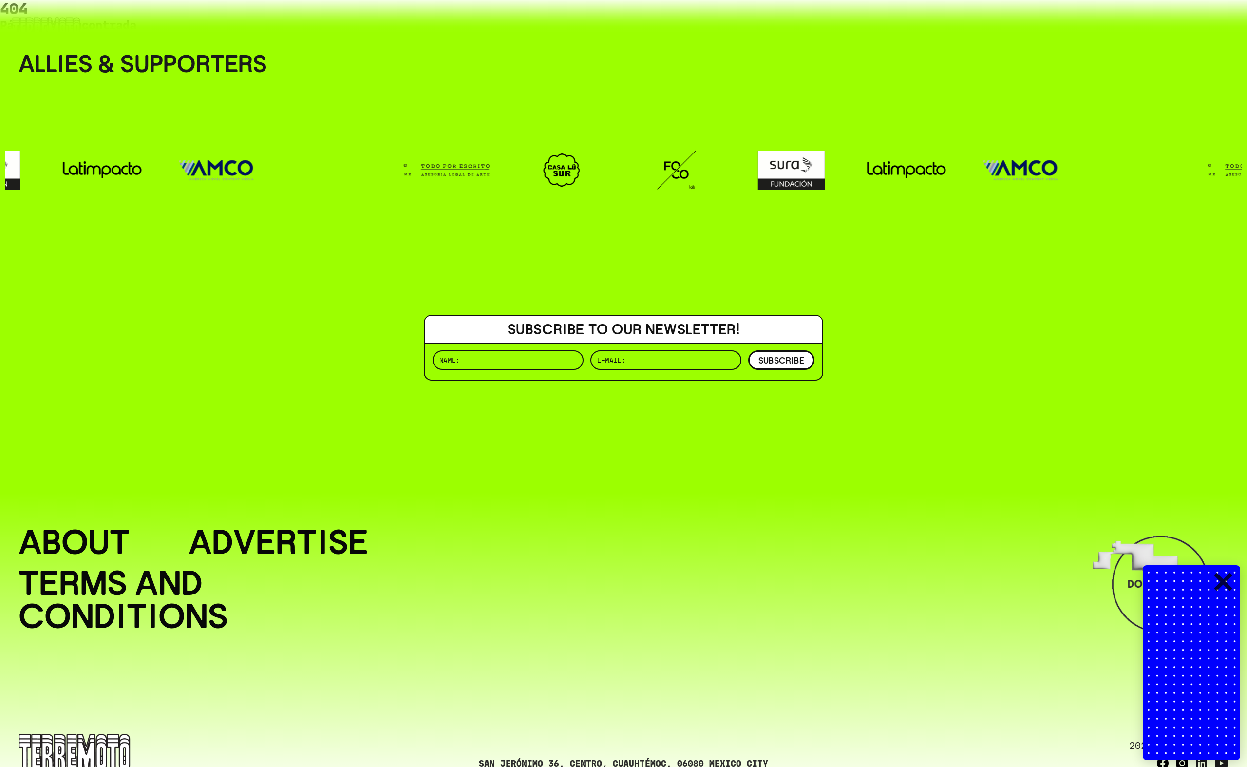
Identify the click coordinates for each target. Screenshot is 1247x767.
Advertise (278, 541)
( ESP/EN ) (1193, 21)
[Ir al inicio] (46, 27)
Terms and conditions (123, 599)
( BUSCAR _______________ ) (1066, 21)
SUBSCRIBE (781, 360)
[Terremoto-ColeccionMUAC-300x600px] (1191, 662)
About (74, 541)
